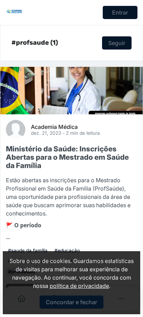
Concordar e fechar (71, 302)
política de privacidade (79, 285)
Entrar (120, 12)
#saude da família (28, 250)
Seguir (116, 42)
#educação (67, 250)
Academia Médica (54, 126)
